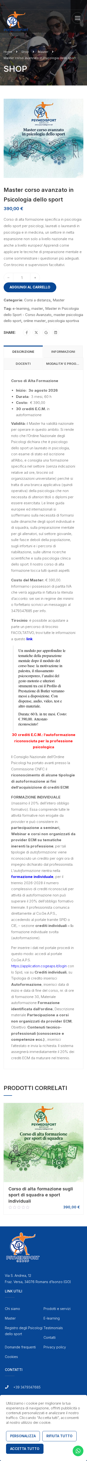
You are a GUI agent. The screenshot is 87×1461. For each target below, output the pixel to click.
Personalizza (23, 1436)
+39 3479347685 (27, 1387)
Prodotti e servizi (57, 1309)
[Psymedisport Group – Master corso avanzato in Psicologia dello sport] (43, 138)
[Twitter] (36, 332)
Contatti (50, 1337)
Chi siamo (12, 1309)
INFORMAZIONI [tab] (63, 351)
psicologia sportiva (63, 320)
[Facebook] (27, 332)
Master (43, 52)
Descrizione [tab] (23, 351)
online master (34, 320)
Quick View (43, 1177)
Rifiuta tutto (59, 1436)
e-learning (21, 308)
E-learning (52, 1318)
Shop (25, 52)
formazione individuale (32, 876)
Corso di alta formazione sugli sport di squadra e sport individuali (40, 1195)
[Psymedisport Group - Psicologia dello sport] (16, 21)
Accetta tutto (24, 1449)
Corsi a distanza (37, 300)
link (29, 639)
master (37, 308)
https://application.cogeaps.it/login (39, 966)
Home (8, 52)
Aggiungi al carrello (30, 287)
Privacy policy (55, 1347)
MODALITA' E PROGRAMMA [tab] (64, 363)
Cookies (11, 1357)
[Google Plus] (46, 332)
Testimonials (53, 1328)
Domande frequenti (20, 1347)
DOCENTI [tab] (23, 363)
